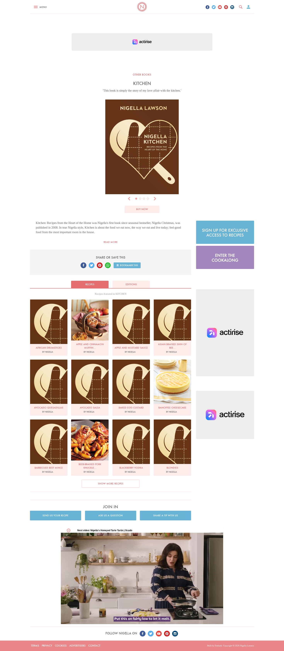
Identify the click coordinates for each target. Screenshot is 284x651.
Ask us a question (110, 515)
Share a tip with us (165, 515)
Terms (35, 645)
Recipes (89, 284)
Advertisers (77, 645)
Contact (94, 645)
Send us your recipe (55, 515)
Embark (218, 645)
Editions (131, 284)
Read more (111, 242)
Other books (142, 74)
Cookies (61, 645)
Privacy (47, 645)
